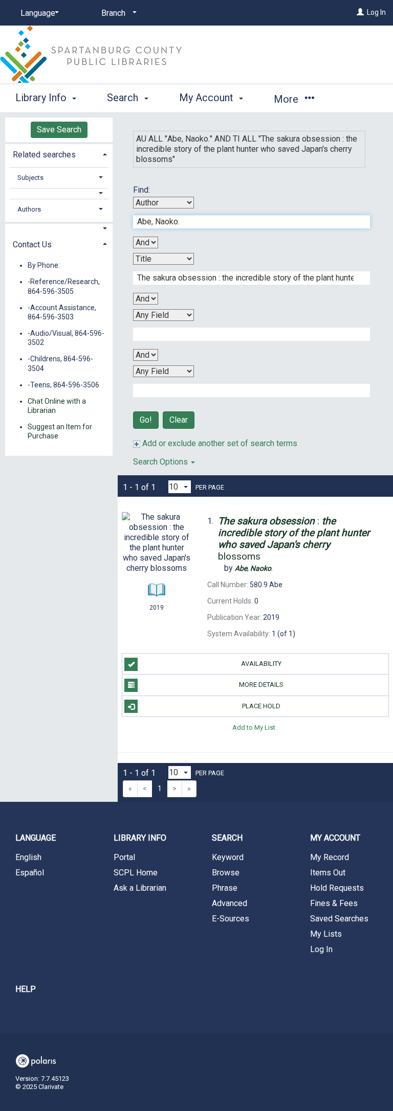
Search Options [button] (161, 462)
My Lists (326, 934)
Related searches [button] (44, 154)
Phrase (224, 888)
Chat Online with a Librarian (57, 405)
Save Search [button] (59, 129)
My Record (329, 857)
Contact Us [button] (32, 244)
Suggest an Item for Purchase (60, 431)
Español (29, 872)
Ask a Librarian (140, 888)
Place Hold (261, 706)
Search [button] (124, 97)
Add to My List (253, 727)
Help (25, 989)
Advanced (229, 903)
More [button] (287, 99)
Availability (261, 663)
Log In (376, 12)
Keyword (228, 857)
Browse (225, 872)
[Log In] (360, 12)
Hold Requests (337, 888)
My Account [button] (207, 97)
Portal (124, 857)
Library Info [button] (42, 97)
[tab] (59, 153)
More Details (261, 684)
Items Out (327, 872)
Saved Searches (339, 918)
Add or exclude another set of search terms (218, 443)
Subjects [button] (30, 177)
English (28, 857)
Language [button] (35, 838)
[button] (59, 193)
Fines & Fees (334, 903)
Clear (178, 420)
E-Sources (230, 918)
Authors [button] (29, 209)
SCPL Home (136, 872)
